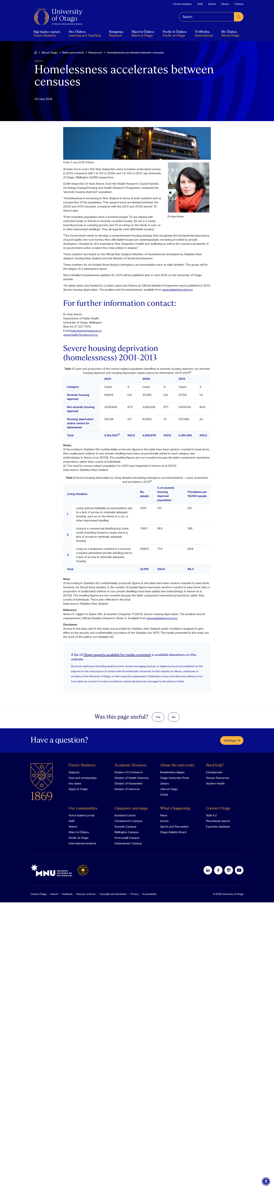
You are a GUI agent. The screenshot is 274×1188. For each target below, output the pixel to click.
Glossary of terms (86, 894)
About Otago (49, 52)
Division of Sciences (127, 788)
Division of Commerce (128, 772)
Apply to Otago (78, 788)
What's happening (175, 808)
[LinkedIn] (208, 870)
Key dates (75, 783)
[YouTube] (239, 870)
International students (82, 843)
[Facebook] (218, 870)
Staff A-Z (211, 815)
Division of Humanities (128, 783)
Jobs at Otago (169, 788)
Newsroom (95, 52)
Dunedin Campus (125, 826)
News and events (73, 52)
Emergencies (214, 772)
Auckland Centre (125, 815)
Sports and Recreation (174, 826)
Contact (239, 4)
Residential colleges (172, 772)
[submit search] (238, 16)
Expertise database (218, 826)
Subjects (74, 772)
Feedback (67, 894)
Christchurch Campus (128, 820)
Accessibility (149, 894)
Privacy (134, 894)
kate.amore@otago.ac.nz (86, 330)
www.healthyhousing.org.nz (80, 334)
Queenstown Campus (128, 843)
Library (225, 4)
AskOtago (230, 740)
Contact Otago (218, 808)
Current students (182, 4)
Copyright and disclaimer (113, 894)
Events (164, 820)
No (174, 716)
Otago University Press (174, 777)
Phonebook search (218, 820)
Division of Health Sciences (131, 777)
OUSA (164, 794)
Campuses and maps (131, 808)
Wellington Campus (126, 832)
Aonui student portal (81, 815)
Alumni (212, 4)
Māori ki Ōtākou (79, 832)
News (163, 815)
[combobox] (206, 16)
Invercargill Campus (126, 837)
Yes (158, 716)
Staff (200, 4)
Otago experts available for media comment (117, 654)
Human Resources (217, 777)
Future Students (82, 765)
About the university (177, 765)
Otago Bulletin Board (173, 832)
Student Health (215, 783)
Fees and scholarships (83, 777)
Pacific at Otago (79, 837)
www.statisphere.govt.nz (177, 289)
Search (54, 894)
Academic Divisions (130, 765)
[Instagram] (228, 870)
